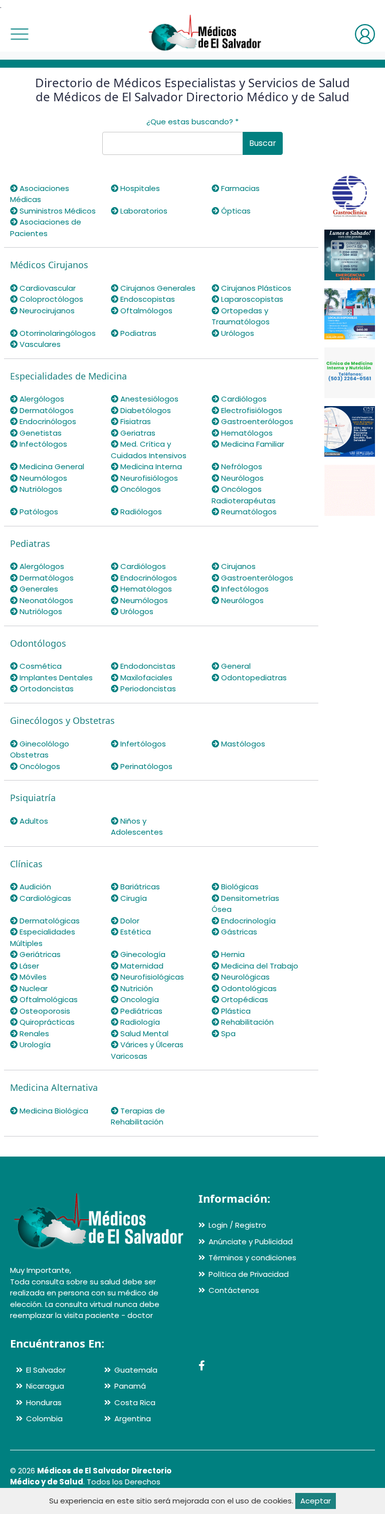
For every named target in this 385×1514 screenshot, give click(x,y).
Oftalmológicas (48, 999)
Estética (134, 931)
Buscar (262, 143)
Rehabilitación (246, 1022)
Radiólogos (140, 511)
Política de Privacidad (249, 1274)
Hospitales (139, 188)
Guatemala (135, 1370)
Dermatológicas (49, 920)
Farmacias (239, 188)
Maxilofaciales (145, 677)
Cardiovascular (47, 288)
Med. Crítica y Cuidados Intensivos (148, 450)
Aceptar (315, 1500)
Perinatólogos (145, 766)
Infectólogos (42, 444)
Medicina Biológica (53, 1110)
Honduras (44, 1402)
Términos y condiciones (252, 1257)
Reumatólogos (248, 511)
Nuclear (33, 988)
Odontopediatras (253, 677)
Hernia (232, 954)
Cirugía (132, 898)
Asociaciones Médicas (39, 194)
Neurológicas (244, 977)
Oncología (138, 999)
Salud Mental (143, 1033)
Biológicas (239, 886)
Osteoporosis (44, 1011)
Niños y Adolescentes (137, 827)
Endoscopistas (146, 299)
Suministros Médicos (57, 211)
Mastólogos (242, 743)
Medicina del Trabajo (258, 966)
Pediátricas (140, 1011)
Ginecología (141, 954)
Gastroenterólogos (256, 421)
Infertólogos (142, 743)
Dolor (128, 920)
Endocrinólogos (47, 421)
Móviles (32, 977)
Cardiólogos (243, 399)
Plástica (235, 1011)
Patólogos (38, 511)
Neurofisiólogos (148, 478)
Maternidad (140, 966)
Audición (34, 886)
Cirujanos (237, 566)
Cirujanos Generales (157, 288)
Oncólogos (139, 489)
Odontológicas (248, 988)
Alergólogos (41, 399)
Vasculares (39, 344)
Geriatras (136, 433)
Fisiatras (134, 421)
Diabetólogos (144, 410)
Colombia (44, 1418)
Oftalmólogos (145, 310)
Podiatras (137, 333)
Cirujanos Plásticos (255, 288)
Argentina (132, 1418)
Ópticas (235, 211)
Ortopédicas (243, 999)
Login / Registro (237, 1225)
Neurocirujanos (46, 310)
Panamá (130, 1386)
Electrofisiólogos (250, 410)
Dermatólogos (46, 410)
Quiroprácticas (46, 1022)
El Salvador (46, 1370)
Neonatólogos (45, 600)
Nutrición (135, 988)
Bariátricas (139, 886)
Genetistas (40, 433)
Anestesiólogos (148, 399)
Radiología (139, 1022)
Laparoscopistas (251, 299)
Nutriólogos (40, 489)
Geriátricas (39, 954)
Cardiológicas (44, 898)
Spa (227, 1033)
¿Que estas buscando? (192, 121)
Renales (33, 1033)
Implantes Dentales (55, 677)
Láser (28, 966)
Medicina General (51, 466)
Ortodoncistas (46, 688)
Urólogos (236, 333)
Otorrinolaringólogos (57, 333)
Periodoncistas (147, 688)
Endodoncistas (146, 666)
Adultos (33, 821)
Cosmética (40, 666)
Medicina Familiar (251, 444)
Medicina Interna (150, 466)
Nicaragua (45, 1386)
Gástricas (238, 931)
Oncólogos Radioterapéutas (244, 495)
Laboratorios (142, 211)
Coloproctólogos (50, 299)
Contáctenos (234, 1290)
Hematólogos (246, 433)
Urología (34, 1044)
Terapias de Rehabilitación (138, 1116)
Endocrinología (247, 920)
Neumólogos (42, 478)
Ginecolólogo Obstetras (39, 749)
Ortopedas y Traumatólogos (241, 316)
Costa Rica (134, 1402)
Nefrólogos (240, 466)
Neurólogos (241, 478)
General (235, 666)
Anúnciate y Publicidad (251, 1241)
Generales (38, 589)
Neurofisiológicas (151, 977)
